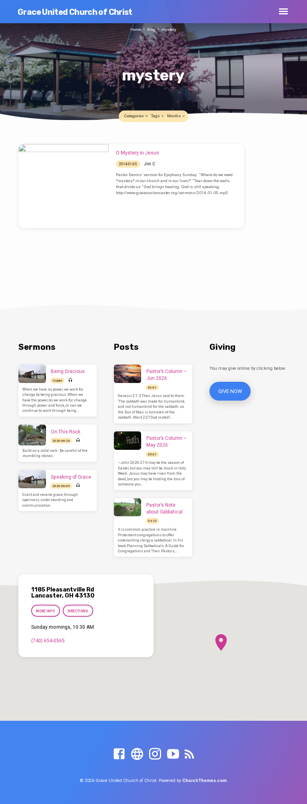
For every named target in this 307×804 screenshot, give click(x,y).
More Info (45, 611)
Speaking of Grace (71, 477)
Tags (156, 116)
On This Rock (65, 432)
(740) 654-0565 (48, 641)
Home (135, 29)
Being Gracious (68, 371)
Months (174, 116)
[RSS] (189, 754)
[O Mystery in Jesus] (63, 186)
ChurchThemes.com (204, 780)
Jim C (149, 163)
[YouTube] (173, 754)
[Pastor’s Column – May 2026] (128, 440)
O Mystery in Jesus (137, 153)
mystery (168, 29)
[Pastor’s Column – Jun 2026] (128, 374)
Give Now (230, 391)
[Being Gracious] (32, 374)
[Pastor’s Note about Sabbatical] (128, 507)
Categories (134, 116)
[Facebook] (119, 754)
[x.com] (137, 754)
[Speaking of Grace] (32, 479)
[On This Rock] (32, 435)
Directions (78, 611)
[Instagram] (155, 754)
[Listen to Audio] (70, 380)
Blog (151, 29)
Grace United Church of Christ (75, 12)
